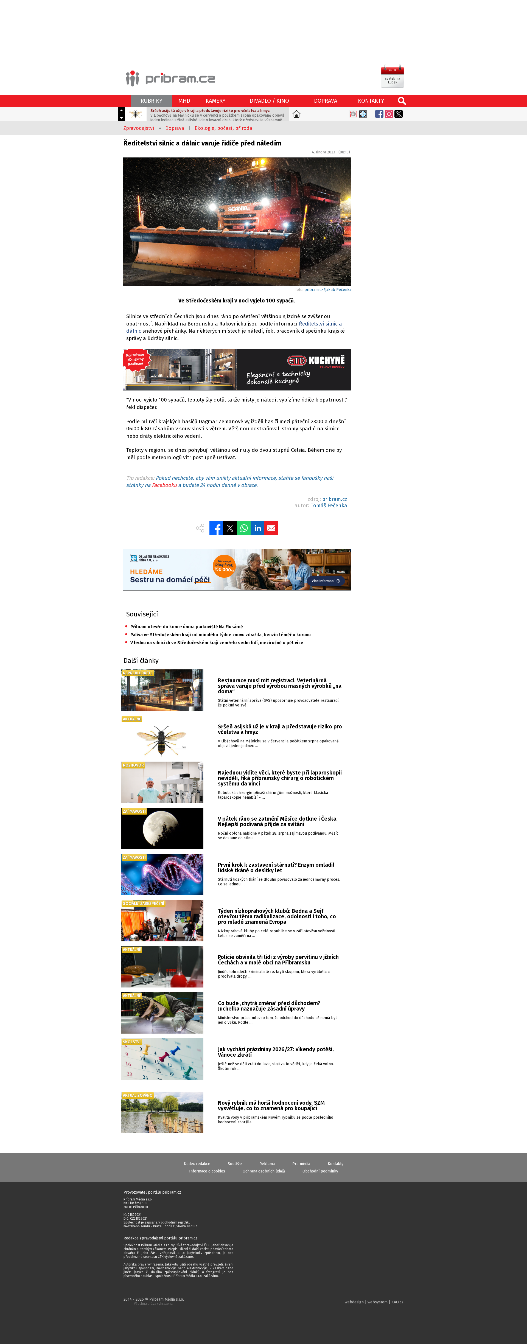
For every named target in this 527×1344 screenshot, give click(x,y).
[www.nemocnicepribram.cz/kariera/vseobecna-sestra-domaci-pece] (237, 570)
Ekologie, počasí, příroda (223, 128)
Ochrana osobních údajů (264, 1171)
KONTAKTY (371, 100)
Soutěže (235, 1163)
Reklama (267, 1163)
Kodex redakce (197, 1163)
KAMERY (216, 100)
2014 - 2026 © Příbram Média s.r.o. (154, 1301)
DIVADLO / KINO (269, 100)
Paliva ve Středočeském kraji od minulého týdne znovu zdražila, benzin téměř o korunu (218, 635)
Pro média (301, 1163)
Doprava (174, 128)
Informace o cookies (207, 1171)
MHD (184, 100)
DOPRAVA (325, 100)
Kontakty (335, 1163)
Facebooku (164, 485)
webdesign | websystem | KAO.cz (374, 1302)
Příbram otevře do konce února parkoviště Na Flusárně (184, 627)
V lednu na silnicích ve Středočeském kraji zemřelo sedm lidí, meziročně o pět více (214, 643)
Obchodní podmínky (320, 1171)
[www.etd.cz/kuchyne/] (237, 370)
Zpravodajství (139, 128)
